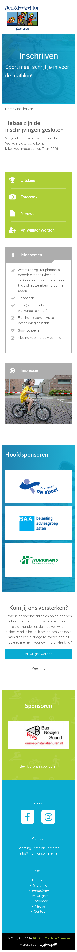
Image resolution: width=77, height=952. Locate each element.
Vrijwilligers (40, 896)
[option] (38, 741)
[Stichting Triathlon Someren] (22, 17)
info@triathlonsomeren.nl (38, 853)
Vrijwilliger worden (38, 654)
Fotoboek (40, 901)
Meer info (38, 668)
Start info (40, 885)
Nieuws (40, 906)
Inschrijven (40, 891)
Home (9, 109)
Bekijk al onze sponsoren (38, 766)
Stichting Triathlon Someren (51, 938)
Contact (40, 911)
